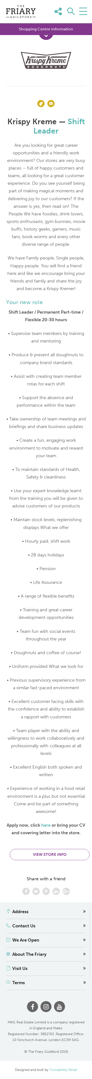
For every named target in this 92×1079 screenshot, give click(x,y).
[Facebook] (32, 1006)
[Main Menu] (83, 11)
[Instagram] (46, 1006)
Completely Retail (63, 1070)
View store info (49, 854)
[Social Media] (81, 19)
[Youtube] (59, 1006)
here (46, 825)
